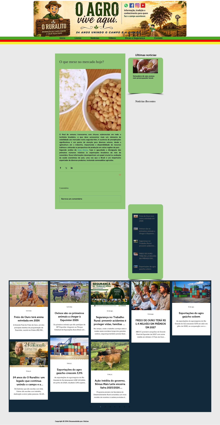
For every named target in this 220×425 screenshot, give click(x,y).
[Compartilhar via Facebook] (60, 168)
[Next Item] (154, 66)
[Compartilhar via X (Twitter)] (66, 168)
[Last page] (129, 407)
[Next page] (124, 407)
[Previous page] (96, 407)
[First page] (91, 407)
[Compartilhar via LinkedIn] (72, 168)
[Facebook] (131, 5)
